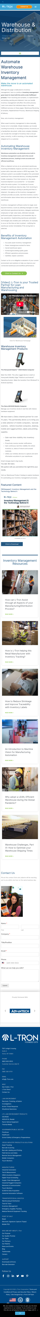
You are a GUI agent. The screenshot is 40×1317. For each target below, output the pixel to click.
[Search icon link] (20, 2)
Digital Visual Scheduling (10, 1177)
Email (4, 951)
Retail (4, 1219)
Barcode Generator (8, 1264)
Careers (4, 1254)
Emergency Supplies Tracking (12, 1209)
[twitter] (18, 1276)
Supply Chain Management (11, 1180)
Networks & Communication (11, 1185)
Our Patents (6, 1244)
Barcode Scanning (8, 1148)
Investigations (6, 1104)
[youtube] (23, 1276)
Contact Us (6, 1092)
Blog (3, 1249)
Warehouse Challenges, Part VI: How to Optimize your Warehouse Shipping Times (19, 847)
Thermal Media (7, 1124)
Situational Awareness (9, 1109)
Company (5, 934)
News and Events (8, 1246)
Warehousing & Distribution (11, 1201)
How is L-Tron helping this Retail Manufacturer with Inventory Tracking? (18, 653)
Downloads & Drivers (9, 1262)
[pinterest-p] (27, 1276)
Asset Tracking (7, 1145)
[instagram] (9, 1276)
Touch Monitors (7, 1161)
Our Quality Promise (8, 1236)
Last (22, 930)
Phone (3, 959)
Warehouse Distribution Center (18, 36)
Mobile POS (6, 1224)
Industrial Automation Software (12, 1193)
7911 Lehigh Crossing (9, 1048)
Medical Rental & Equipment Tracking (14, 1211)
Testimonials (6, 1251)
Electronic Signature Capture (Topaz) (14, 1221)
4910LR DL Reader (8, 1119)
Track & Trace (6, 1203)
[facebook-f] (4, 1276)
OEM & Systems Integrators (11, 1175)
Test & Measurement (9, 1172)
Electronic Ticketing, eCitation (12, 1101)
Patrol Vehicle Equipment (10, 1122)
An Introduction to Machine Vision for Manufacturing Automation (19, 752)
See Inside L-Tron (8, 1087)
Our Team (5, 1238)
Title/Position (6, 942)
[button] (20, 53)
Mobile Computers (8, 1158)
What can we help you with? (12, 968)
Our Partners (6, 1241)
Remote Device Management (11, 1155)
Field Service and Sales (9, 1153)
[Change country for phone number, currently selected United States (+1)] (3, 963)
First (2, 930)
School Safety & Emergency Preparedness (16, 1137)
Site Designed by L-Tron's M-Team (22, 1294)
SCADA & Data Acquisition (10, 1190)
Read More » (9, 614)
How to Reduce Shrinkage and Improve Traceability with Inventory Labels (18, 704)
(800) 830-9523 (7, 1061)
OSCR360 (5, 1117)
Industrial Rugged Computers (11, 1183)
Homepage (5, 36)
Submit (5, 985)
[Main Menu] (35, 6)
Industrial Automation (9, 1170)
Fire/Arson (5, 1132)
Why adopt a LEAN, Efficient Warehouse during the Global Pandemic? (20, 800)
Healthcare (5, 1135)
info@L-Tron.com (7, 1079)
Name (4, 923)
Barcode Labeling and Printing (12, 1150)
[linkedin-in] (14, 1276)
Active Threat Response (10, 1106)
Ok (20, 1313)
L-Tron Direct (6, 1089)
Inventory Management (10, 1206)
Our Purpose (6, 1233)
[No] (37, 1310)
